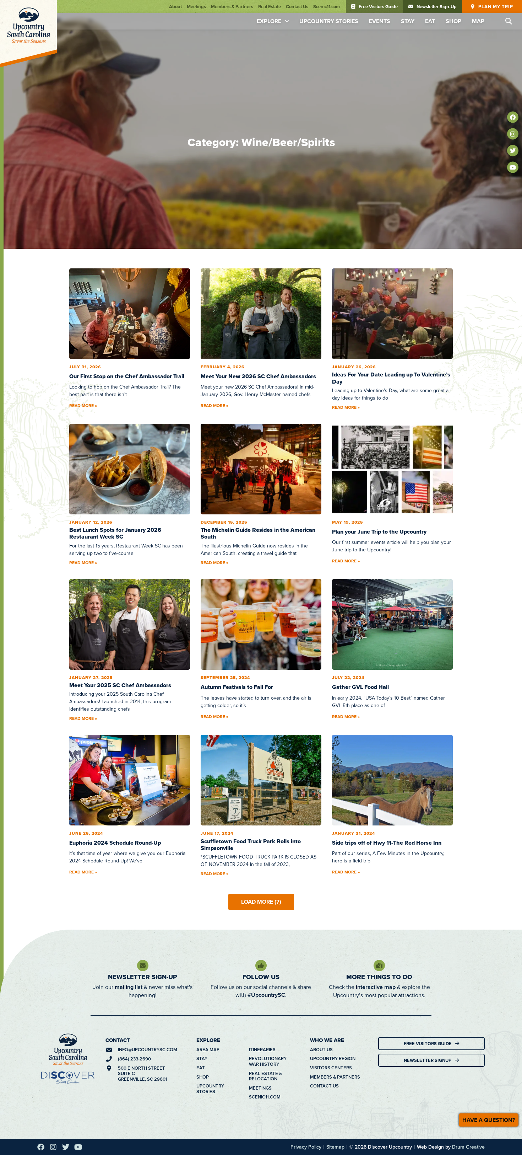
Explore (269, 21)
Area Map (207, 848)
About (175, 6)
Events (379, 21)
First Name (174, 1005)
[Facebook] (512, 117)
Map (478, 21)
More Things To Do (379, 775)
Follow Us (261, 775)
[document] (261, 1054)
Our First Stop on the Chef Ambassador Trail (126, 175)
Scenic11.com (326, 6)
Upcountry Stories (328, 21)
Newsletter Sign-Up (142, 775)
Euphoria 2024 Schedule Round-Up (115, 641)
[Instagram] (512, 134)
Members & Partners (232, 6)
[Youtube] (512, 167)
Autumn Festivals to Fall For (237, 485)
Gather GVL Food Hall (360, 485)
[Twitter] (512, 150)
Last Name (173, 1036)
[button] (508, 21)
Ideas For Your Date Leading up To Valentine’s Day (391, 176)
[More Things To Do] (379, 764)
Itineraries (262, 848)
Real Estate (269, 6)
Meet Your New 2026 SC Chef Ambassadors (258, 175)
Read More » (83, 204)
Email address (181, 1067)
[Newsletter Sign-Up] (142, 764)
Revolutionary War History (268, 859)
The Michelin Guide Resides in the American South (258, 331)
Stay (407, 21)
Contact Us (297, 6)
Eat (430, 21)
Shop (453, 21)
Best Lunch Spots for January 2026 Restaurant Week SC (115, 331)
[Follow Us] (261, 764)
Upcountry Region (332, 857)
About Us (321, 848)
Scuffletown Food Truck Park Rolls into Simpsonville (251, 643)
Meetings (196, 6)
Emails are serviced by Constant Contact (210, 1142)
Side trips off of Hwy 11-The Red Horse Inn (386, 641)
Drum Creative (468, 945)
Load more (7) (261, 700)
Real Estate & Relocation (265, 874)
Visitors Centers (331, 866)
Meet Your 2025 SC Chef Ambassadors (120, 484)
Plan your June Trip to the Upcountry (379, 330)
